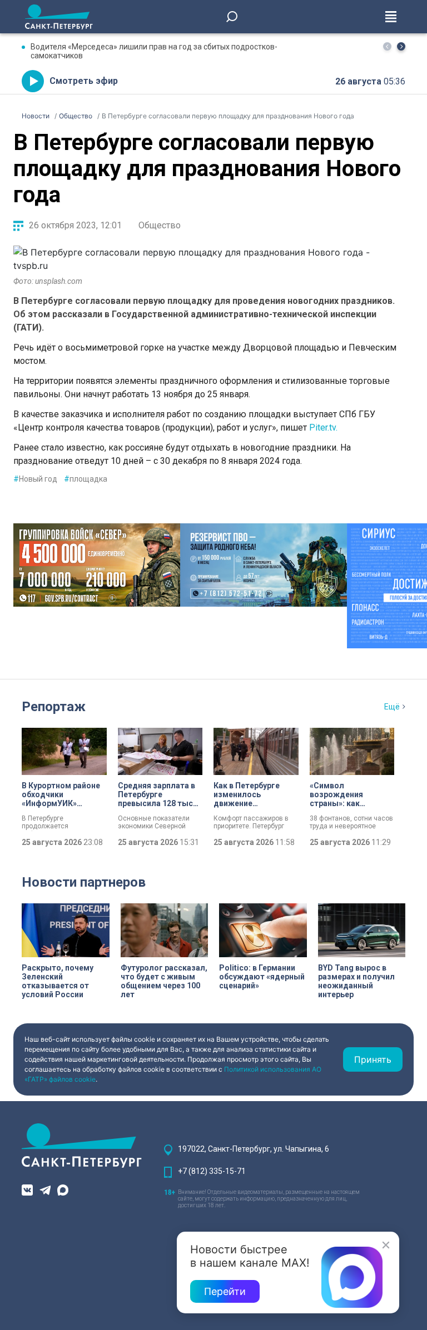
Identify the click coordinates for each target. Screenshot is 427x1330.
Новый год (35, 478)
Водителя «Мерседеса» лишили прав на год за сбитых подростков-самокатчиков (154, 51)
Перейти (225, 1291)
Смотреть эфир (83, 81)
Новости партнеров (84, 882)
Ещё (392, 706)
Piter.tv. (324, 427)
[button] (401, 46)
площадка (85, 478)
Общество (159, 225)
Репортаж (54, 706)
